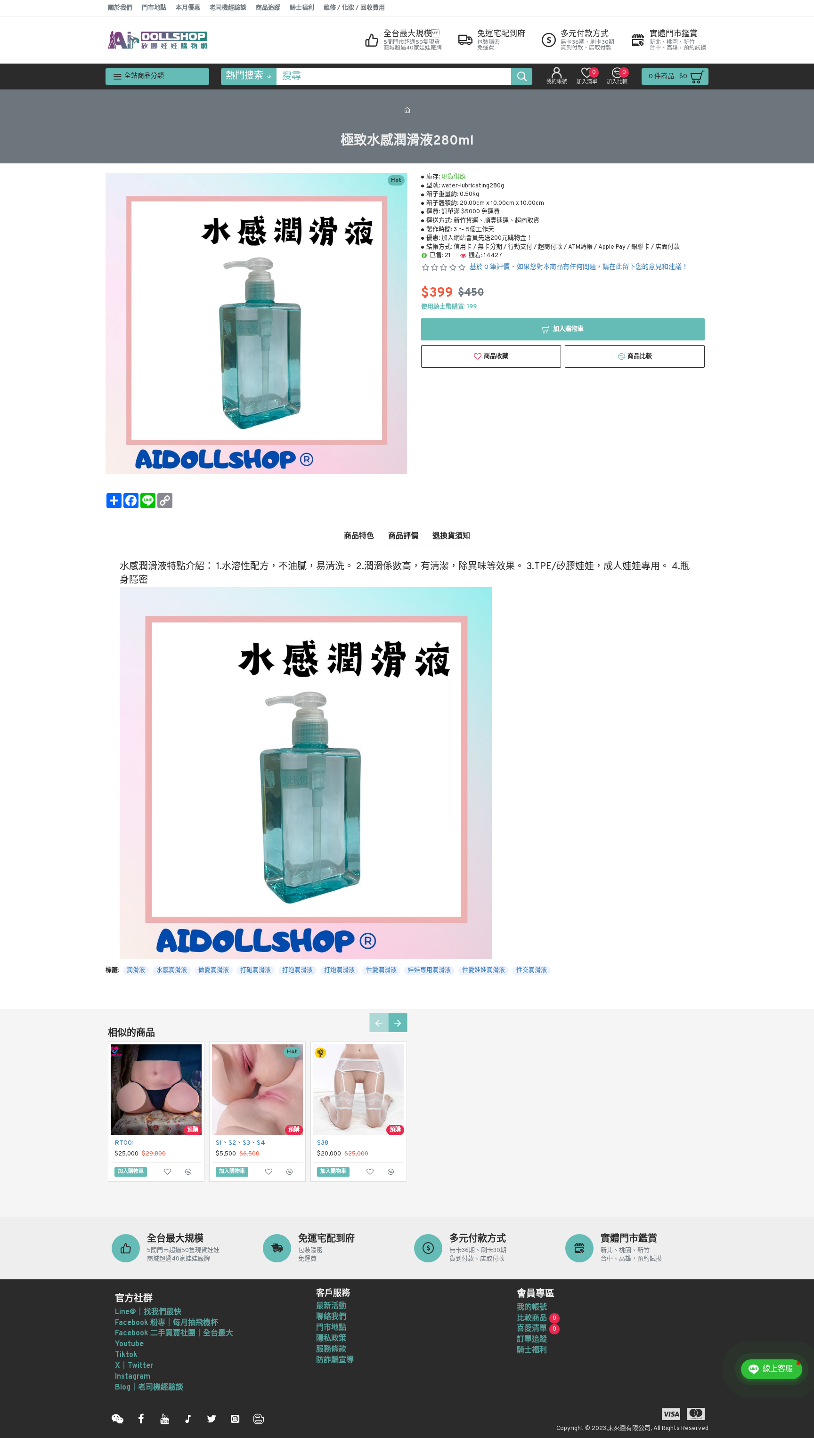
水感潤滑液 (171, 970)
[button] (378, 1022)
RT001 (124, 1143)
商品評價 (403, 536)
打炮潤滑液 (339, 970)
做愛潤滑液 (213, 970)
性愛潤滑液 (381, 970)
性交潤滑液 (531, 970)
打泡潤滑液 (297, 970)
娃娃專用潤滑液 (429, 970)
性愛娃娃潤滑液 (483, 970)
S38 (322, 1143)
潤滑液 (136, 970)
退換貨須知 (451, 536)
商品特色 (359, 536)
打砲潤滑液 (255, 970)
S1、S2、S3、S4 (240, 1143)
